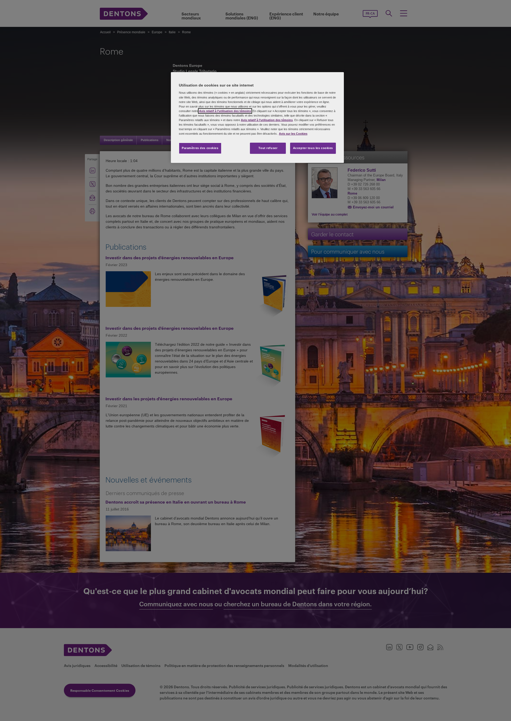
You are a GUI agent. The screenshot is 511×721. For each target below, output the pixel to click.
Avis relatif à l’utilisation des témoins (225, 111)
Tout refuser (267, 148)
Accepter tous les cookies (313, 148)
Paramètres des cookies (200, 148)
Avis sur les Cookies (293, 133)
